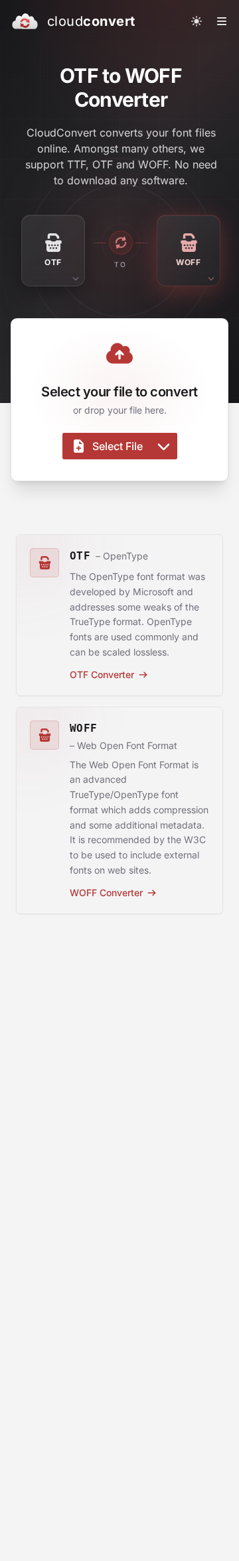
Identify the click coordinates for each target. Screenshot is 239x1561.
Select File (117, 446)
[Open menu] (221, 21)
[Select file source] (163, 446)
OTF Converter (102, 674)
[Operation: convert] (121, 243)
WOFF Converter (106, 892)
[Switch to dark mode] (196, 21)
